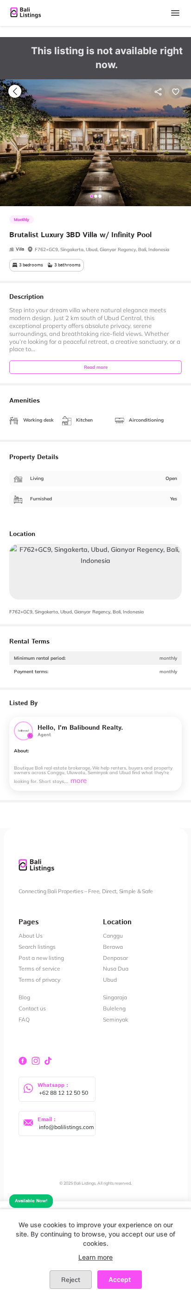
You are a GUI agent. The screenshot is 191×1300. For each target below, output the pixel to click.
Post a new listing (41, 957)
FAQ (24, 1019)
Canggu (113, 935)
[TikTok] (47, 1060)
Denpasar (115, 957)
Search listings (37, 946)
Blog (24, 997)
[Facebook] (24, 1060)
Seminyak (115, 1019)
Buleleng (114, 1008)
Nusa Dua (115, 968)
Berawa (113, 946)
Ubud (110, 979)
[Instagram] (35, 1060)
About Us (31, 935)
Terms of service (39, 968)
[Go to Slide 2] (95, 196)
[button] (95, 142)
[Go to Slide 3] (100, 196)
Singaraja (115, 997)
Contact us (32, 1008)
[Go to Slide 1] (91, 196)
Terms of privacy (39, 979)
